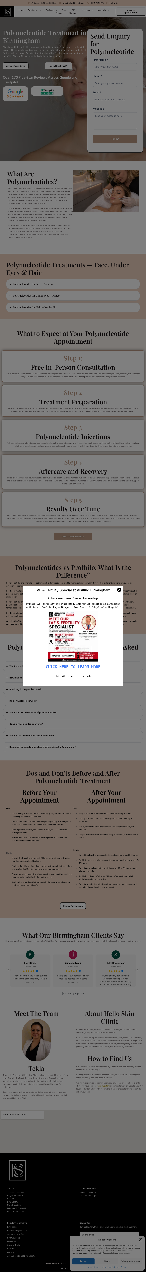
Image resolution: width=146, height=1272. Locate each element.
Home (21, 10)
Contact (72, 13)
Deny (107, 1261)
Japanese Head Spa (15, 1234)
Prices (64, 10)
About (59, 13)
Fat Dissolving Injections (17, 1230)
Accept (83, 1261)
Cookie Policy (93, 1267)
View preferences (130, 1261)
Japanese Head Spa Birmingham (20, 1256)
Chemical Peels (13, 1245)
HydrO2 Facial (13, 1241)
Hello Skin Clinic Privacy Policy (113, 1267)
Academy (86, 10)
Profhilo (10, 1248)
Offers (74, 10)
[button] (140, 1239)
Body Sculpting (13, 1238)
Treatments (33, 10)
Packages (50, 10)
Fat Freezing (12, 1227)
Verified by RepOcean (74, 993)
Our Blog (10, 1252)
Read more (30, 982)
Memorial (102, 10)
